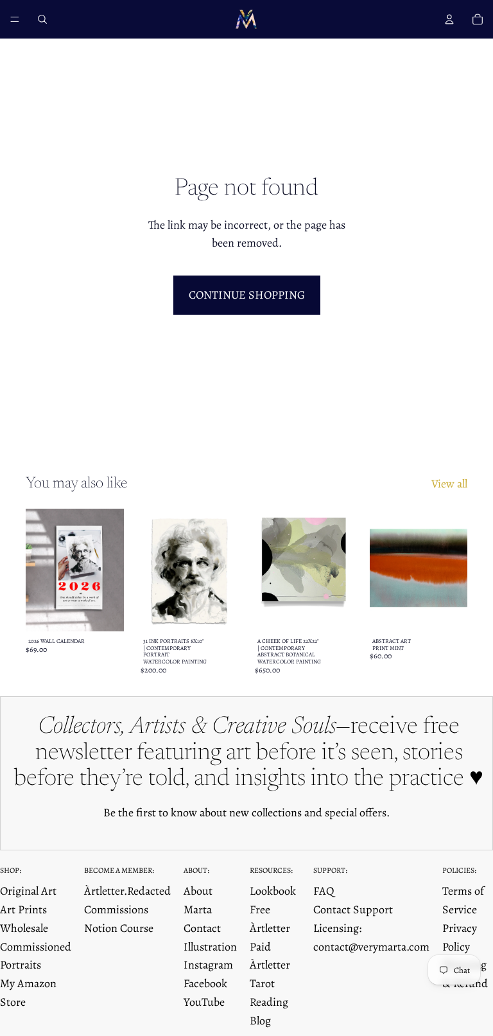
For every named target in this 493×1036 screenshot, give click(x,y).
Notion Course (118, 928)
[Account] (449, 19)
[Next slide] (110, 570)
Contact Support (353, 909)
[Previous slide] (40, 570)
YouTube (204, 1002)
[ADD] (333, 611)
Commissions (116, 909)
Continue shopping (247, 295)
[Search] (42, 19)
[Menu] (15, 19)
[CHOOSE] (104, 611)
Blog (260, 1020)
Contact (202, 928)
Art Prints (23, 909)
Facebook (205, 983)
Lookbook (273, 891)
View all (449, 483)
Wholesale (24, 928)
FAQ (323, 891)
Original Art (28, 891)
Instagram (208, 964)
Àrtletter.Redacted (127, 891)
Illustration (210, 946)
